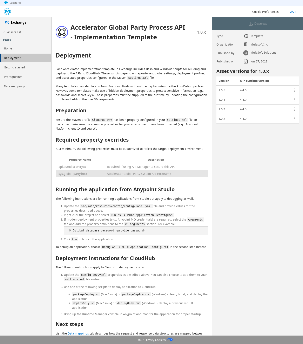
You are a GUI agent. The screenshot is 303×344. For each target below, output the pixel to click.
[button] (128, 32)
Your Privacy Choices (151, 340)
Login (293, 11)
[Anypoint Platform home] (7, 11)
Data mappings (78, 333)
